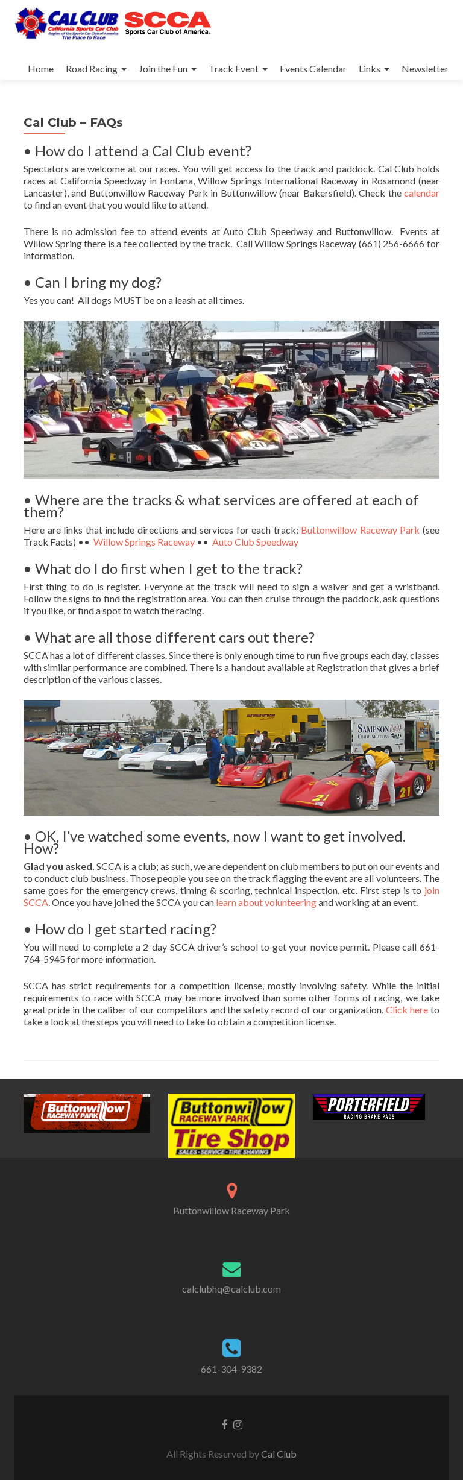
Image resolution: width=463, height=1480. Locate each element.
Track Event (234, 68)
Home (41, 68)
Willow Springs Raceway (144, 541)
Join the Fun (163, 68)
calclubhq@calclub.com (231, 1288)
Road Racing (92, 68)
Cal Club (279, 1454)
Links (369, 68)
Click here (407, 1009)
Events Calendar (313, 68)
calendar (421, 192)
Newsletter (425, 68)
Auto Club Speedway (255, 541)
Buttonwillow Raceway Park (360, 529)
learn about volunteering (266, 902)
